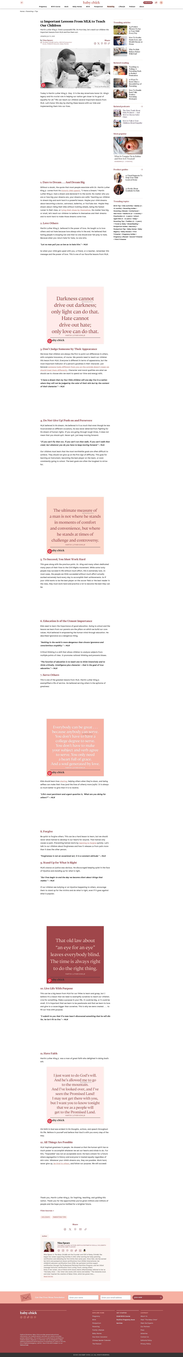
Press (142, 1330)
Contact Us (145, 1337)
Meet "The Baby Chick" (149, 1320)
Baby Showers (126, 232)
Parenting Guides (129, 208)
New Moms (118, 213)
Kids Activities (127, 206)
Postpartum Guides (121, 226)
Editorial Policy (146, 1340)
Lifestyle (122, 6)
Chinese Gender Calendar (101, 1340)
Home (22, 11)
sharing (63, 781)
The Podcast (96, 1344)
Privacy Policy (146, 1344)
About (141, 6)
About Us (144, 1316)
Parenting (110, 6)
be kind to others (61, 1163)
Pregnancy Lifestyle (121, 237)
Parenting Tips (119, 221)
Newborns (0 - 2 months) (123, 161)
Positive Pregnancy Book (125, 1320)
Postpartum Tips (120, 229)
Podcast (132, 6)
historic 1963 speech (70, 190)
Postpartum (98, 6)
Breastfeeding (133, 224)
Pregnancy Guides (129, 234)
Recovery (132, 226)
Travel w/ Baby (120, 224)
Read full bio (48, 1276)
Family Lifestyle (98, 1330)
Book (66, 6)
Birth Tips (117, 206)
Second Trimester (136, 237)
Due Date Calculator (99, 1337)
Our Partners (145, 1326)
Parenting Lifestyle (121, 211)
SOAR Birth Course (123, 1316)
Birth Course (55, 6)
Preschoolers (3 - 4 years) (123, 216)
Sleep (135, 219)
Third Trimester (120, 239)
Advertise (144, 1333)
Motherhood (134, 211)
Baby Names (77, 6)
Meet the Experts (147, 1323)
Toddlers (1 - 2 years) (134, 221)
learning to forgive (87, 843)
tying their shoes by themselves (76, 210)
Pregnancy (43, 6)
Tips (36, 11)
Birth (88, 6)
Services (119, 1323)
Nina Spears (48, 40)
